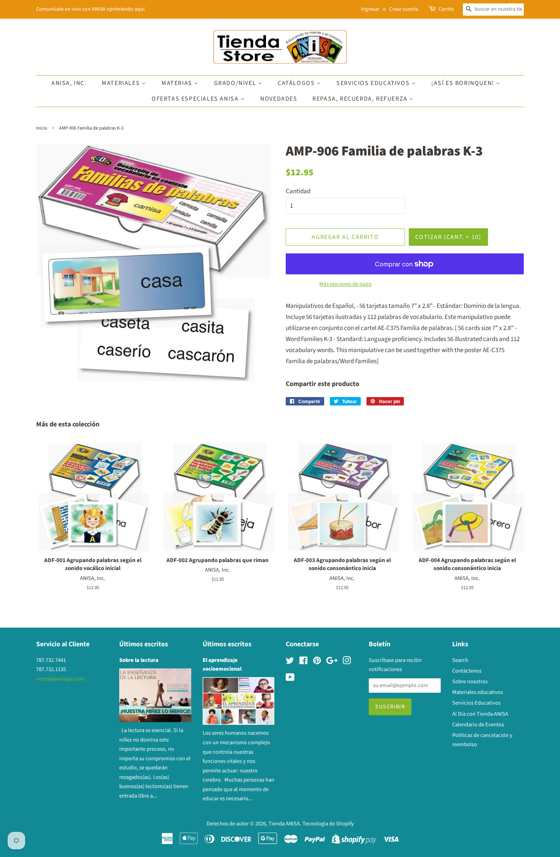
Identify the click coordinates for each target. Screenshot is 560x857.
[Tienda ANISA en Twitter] (290, 662)
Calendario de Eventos (478, 725)
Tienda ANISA (284, 824)
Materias (178, 83)
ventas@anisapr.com (60, 679)
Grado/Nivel (236, 83)
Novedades (278, 99)
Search (460, 660)
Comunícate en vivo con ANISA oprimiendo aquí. (91, 9)
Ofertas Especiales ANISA (196, 99)
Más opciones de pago (345, 284)
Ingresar (370, 9)
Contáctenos (467, 671)
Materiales (122, 83)
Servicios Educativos (373, 83)
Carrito (446, 9)
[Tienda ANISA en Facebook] (303, 662)
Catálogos (297, 83)
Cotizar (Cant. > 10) (448, 237)
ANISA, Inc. (69, 83)
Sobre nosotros (470, 682)
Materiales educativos (477, 692)
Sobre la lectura (138, 660)
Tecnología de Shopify (328, 824)
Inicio (41, 128)
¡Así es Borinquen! (463, 83)
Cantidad (298, 191)
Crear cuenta (403, 9)
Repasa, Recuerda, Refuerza (360, 99)
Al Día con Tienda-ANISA (480, 714)
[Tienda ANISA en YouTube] (290, 679)
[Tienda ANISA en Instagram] (346, 662)
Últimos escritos (143, 644)
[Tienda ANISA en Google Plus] (332, 662)
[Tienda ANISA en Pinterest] (317, 662)
